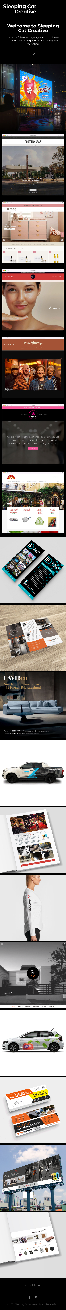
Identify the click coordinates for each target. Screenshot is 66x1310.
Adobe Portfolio (50, 1304)
